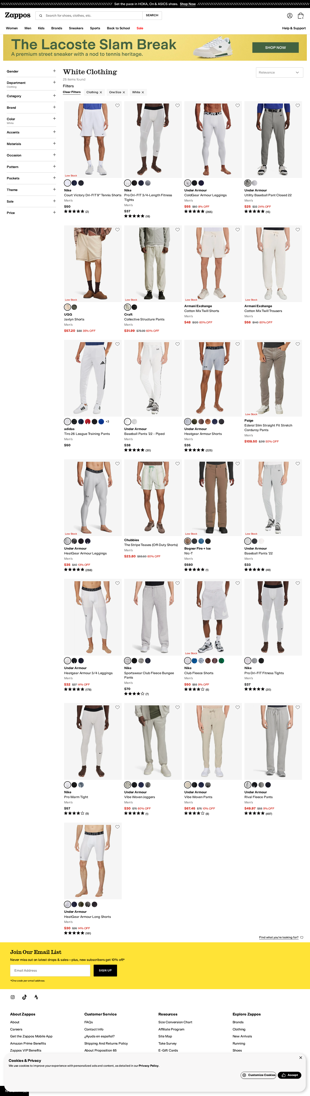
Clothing (92, 92)
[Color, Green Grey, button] (74, 307)
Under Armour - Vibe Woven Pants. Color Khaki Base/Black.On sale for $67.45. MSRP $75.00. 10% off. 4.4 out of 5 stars (213, 759)
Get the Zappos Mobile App (31, 1036)
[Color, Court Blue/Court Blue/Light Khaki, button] (194, 660)
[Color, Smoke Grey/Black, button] (147, 183)
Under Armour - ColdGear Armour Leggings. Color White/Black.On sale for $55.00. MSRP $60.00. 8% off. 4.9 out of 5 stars (213, 160)
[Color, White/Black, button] (254, 183)
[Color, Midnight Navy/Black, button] (141, 784)
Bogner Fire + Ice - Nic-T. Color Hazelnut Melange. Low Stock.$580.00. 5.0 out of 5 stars (213, 515)
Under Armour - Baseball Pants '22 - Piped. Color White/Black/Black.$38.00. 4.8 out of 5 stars (153, 396)
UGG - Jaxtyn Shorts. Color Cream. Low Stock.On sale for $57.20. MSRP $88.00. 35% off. (93, 279)
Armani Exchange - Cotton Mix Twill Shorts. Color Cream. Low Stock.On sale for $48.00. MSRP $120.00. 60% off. (213, 279)
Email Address (25, 970)
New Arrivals (242, 1036)
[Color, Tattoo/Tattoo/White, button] (214, 660)
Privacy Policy (148, 1066)
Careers (16, 1029)
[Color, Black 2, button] (208, 541)
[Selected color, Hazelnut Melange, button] (187, 541)
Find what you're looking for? (279, 937)
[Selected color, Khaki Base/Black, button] (127, 784)
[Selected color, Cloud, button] (127, 307)
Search (152, 15)
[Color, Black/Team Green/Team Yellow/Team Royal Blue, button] (74, 421)
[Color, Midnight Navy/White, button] (201, 183)
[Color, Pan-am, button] (201, 541)
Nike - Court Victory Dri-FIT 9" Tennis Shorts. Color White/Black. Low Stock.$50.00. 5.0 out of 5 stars (93, 160)
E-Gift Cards (168, 1050)
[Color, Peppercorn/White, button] (201, 421)
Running (239, 1043)
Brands (238, 1022)
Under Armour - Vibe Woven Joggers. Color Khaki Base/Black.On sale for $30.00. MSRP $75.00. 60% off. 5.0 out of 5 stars (153, 759)
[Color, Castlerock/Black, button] (147, 784)
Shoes (237, 1050)
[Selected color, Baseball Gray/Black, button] (247, 183)
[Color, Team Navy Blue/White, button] (81, 421)
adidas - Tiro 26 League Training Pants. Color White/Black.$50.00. (93, 396)
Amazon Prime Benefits (28, 1043)
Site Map (165, 1036)
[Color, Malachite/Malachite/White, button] (221, 660)
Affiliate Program (171, 1029)
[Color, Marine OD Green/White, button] (194, 421)
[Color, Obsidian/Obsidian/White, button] (147, 660)
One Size (115, 92)
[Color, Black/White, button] (81, 183)
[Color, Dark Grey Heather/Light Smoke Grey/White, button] (141, 660)
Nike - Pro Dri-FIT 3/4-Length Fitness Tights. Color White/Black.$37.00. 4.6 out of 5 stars (153, 160)
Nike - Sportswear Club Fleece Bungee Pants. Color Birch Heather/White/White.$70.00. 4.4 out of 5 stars (153, 637)
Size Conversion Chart (175, 1022)
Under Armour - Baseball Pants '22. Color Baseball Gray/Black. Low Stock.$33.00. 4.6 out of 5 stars (273, 515)
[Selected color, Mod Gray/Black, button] (187, 421)
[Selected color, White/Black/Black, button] (127, 421)
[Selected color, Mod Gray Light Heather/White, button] (247, 784)
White (136, 92)
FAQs (88, 1022)
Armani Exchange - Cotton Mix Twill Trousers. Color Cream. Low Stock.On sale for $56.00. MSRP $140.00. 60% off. (273, 279)
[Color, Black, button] (134, 307)
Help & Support (294, 28)
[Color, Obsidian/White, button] (74, 183)
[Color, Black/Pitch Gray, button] (221, 421)
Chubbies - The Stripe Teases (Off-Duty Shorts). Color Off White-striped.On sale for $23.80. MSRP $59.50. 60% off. (153, 515)
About (14, 1022)
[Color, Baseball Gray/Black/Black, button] (134, 421)
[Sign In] (290, 15)
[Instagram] (12, 997)
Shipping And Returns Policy (106, 1043)
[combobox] (88, 15)
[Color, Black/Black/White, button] (134, 660)
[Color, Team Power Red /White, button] (87, 421)
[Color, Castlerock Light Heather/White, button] (261, 784)
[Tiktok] (24, 997)
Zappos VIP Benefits (25, 1050)
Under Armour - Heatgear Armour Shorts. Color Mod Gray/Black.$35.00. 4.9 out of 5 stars (213, 396)
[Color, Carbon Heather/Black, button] (74, 541)
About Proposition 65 (100, 1050)
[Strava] (36, 997)
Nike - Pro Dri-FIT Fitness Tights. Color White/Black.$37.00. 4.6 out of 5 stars (273, 637)
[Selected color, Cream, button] (67, 307)
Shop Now (188, 4)
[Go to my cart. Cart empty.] (301, 15)
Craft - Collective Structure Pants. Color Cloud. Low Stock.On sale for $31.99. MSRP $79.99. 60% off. (153, 279)
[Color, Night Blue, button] (194, 541)
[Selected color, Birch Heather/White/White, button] (127, 660)
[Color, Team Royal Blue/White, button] (101, 421)
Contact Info (93, 1029)
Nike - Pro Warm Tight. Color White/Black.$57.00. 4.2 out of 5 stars (93, 759)
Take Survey (167, 1043)
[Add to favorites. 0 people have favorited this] (117, 105)
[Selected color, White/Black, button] (67, 183)
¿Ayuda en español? (99, 1036)
